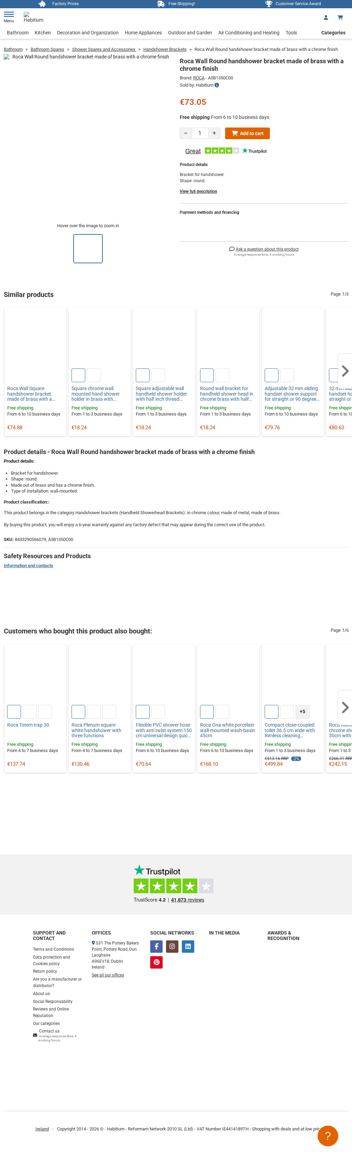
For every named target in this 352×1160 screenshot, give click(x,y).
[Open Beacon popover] (328, 1136)
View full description (198, 191)
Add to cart (252, 133)
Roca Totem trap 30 (28, 725)
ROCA (199, 77)
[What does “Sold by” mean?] (216, 85)
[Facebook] (156, 946)
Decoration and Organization (88, 32)
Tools (291, 32)
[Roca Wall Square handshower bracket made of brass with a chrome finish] (35, 339)
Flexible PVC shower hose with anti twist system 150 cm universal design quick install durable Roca (164, 730)
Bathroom (18, 32)
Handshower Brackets (165, 49)
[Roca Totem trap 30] (35, 675)
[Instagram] (172, 946)
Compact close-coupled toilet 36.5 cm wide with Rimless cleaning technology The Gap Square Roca (290, 730)
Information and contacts (28, 565)
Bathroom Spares (47, 49)
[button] (345, 371)
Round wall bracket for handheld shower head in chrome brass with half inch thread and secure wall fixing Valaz (226, 394)
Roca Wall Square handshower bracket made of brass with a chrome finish (29, 394)
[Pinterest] (156, 962)
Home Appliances (143, 32)
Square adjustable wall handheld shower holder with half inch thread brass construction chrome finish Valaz (161, 394)
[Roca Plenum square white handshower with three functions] (100, 675)
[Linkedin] (188, 946)
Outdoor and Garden (190, 32)
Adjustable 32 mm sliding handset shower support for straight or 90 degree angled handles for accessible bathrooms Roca (291, 394)
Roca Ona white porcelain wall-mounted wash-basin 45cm (227, 730)
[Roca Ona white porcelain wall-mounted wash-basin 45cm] (228, 675)
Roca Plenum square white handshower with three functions (96, 730)
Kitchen (43, 32)
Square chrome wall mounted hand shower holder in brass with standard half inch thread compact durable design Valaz (98, 394)
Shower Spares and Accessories (104, 49)
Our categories (46, 1023)
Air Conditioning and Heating (248, 32)
